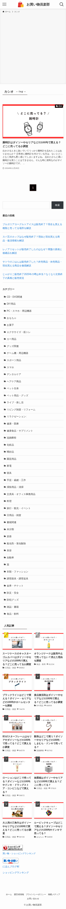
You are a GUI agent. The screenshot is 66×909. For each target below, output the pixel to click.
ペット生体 (13, 388)
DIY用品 (11, 303)
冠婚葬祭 (11, 437)
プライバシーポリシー (36, 894)
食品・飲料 (13, 613)
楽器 (9, 536)
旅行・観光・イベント (19, 508)
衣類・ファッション (17, 571)
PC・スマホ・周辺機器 (19, 311)
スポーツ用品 (14, 360)
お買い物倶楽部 (38, 4)
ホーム (9, 894)
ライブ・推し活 (15, 402)
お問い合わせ (33, 898)
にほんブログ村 (11, 866)
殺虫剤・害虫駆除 (16, 543)
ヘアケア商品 (14, 381)
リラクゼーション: (17, 416)
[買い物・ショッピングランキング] (13, 849)
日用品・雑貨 (14, 515)
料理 (9, 501)
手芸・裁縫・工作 (16, 480)
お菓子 (10, 325)
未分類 (10, 529)
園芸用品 (11, 459)
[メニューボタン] (4, 4)
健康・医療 (13, 423)
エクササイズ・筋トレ (19, 332)
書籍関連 (11, 522)
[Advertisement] (33, 48)
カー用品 (11, 339)
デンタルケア (14, 374)
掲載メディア (54, 894)
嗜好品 (10, 451)
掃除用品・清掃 (15, 487)
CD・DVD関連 (14, 296)
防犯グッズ (13, 599)
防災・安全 (13, 592)
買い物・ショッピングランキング (19, 853)
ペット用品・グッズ (17, 395)
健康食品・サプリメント (20, 430)
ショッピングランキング (16, 872)
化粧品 (10, 444)
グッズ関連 (13, 346)
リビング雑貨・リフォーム (21, 409)
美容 (9, 550)
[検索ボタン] (61, 4)
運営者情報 (19, 894)
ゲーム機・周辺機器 (17, 353)
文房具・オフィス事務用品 (21, 494)
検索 (57, 205)
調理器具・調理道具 (17, 578)
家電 (9, 465)
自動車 (10, 557)
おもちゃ (11, 318)
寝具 (9, 473)
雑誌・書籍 (13, 607)
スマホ (10, 367)
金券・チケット (15, 585)
